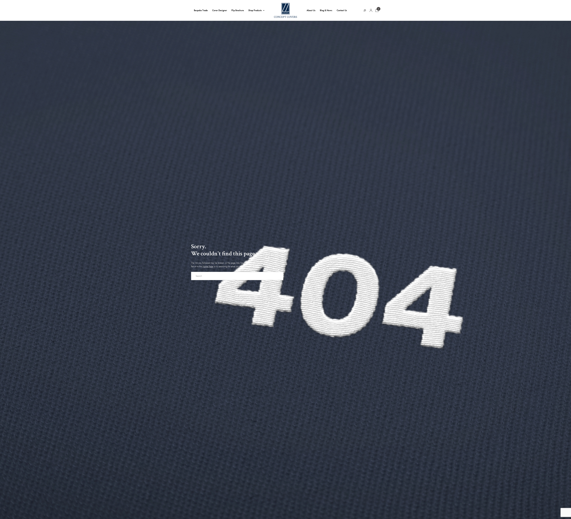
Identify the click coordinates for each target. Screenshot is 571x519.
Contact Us (342, 10)
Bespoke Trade (201, 10)
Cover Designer (219, 10)
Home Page (208, 266)
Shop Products (255, 10)
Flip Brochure (237, 10)
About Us (311, 10)
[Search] (279, 276)
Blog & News (326, 10)
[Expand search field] (365, 10)
